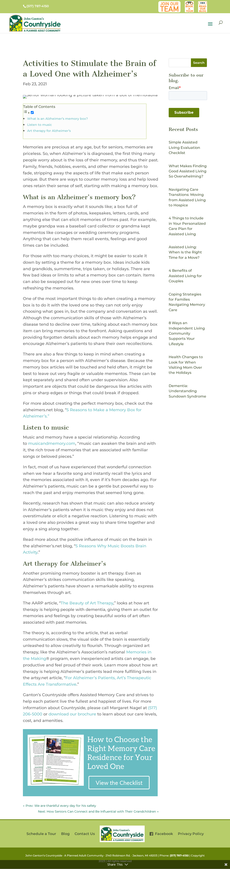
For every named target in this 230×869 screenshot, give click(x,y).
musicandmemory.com (51, 443)
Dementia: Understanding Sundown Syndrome (187, 391)
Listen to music (39, 125)
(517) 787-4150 (179, 855)
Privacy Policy (191, 834)
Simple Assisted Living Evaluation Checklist (184, 147)
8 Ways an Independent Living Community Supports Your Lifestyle (187, 333)
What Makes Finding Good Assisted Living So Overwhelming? (188, 171)
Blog (203, 3)
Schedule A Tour (189, 3)
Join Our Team (170, 3)
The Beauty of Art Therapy (87, 603)
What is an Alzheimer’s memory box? (57, 119)
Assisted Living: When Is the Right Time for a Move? (185, 252)
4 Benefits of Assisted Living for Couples (185, 275)
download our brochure (72, 714)
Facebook (163, 834)
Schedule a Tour (41, 834)
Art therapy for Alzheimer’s (49, 131)
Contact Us (85, 834)
